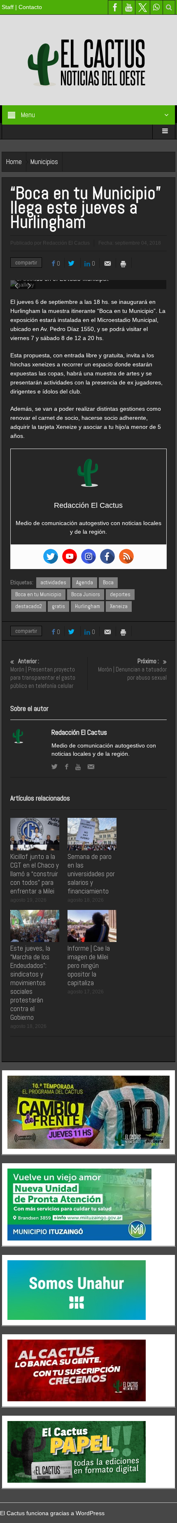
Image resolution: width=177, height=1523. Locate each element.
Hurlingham (87, 606)
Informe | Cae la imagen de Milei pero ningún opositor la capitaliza (89, 965)
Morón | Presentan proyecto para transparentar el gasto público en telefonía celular (42, 673)
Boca (108, 582)
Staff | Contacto (22, 7)
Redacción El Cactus (79, 732)
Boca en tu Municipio (38, 594)
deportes (120, 594)
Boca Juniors (85, 594)
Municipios (44, 161)
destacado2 (28, 606)
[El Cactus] (88, 59)
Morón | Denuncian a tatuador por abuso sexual (132, 669)
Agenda (84, 582)
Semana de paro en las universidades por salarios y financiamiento (91, 874)
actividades (53, 582)
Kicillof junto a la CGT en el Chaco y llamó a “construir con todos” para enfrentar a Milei (34, 874)
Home (14, 161)
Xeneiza (119, 606)
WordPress (90, 1513)
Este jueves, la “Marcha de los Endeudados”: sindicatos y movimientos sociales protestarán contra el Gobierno (30, 983)
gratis (58, 606)
